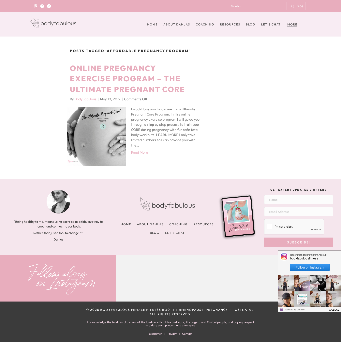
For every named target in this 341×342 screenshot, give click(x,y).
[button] (297, 6)
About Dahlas (176, 24)
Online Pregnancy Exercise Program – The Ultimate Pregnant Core (127, 78)
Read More (139, 152)
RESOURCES (230, 24)
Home (152, 24)
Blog (250, 24)
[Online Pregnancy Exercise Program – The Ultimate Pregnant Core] (96, 135)
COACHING (205, 24)
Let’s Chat (271, 24)
